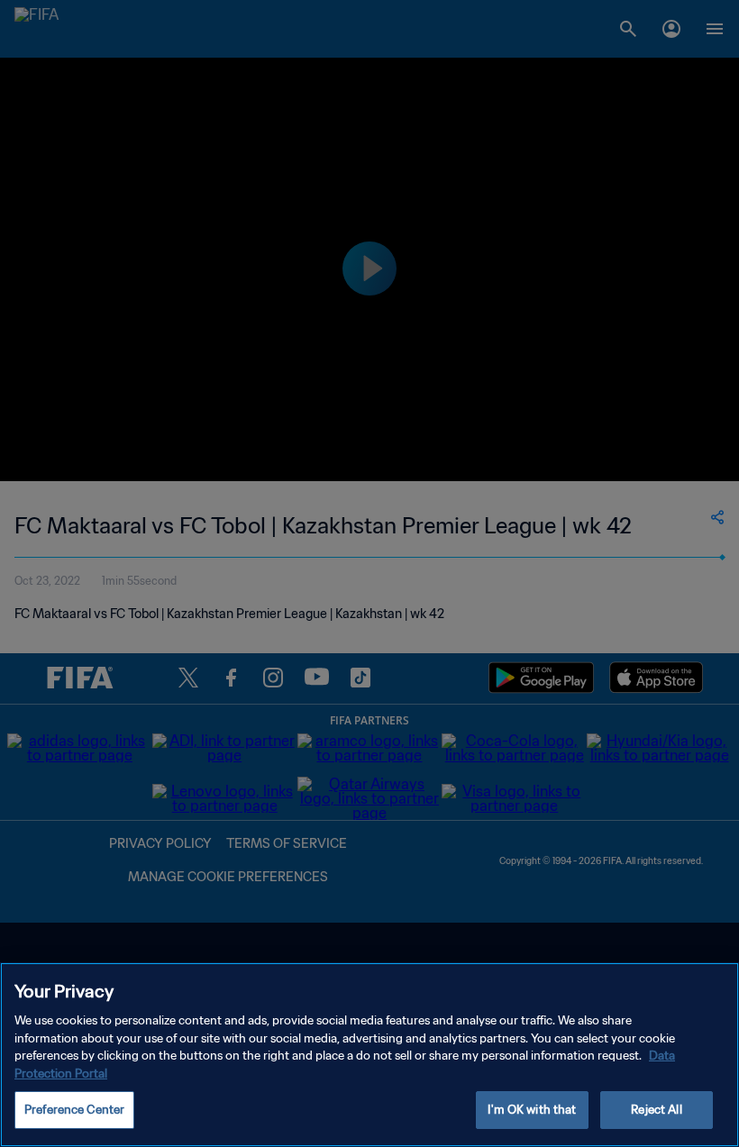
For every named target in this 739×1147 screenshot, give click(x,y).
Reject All (656, 1109)
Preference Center (74, 1109)
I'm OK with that (532, 1109)
